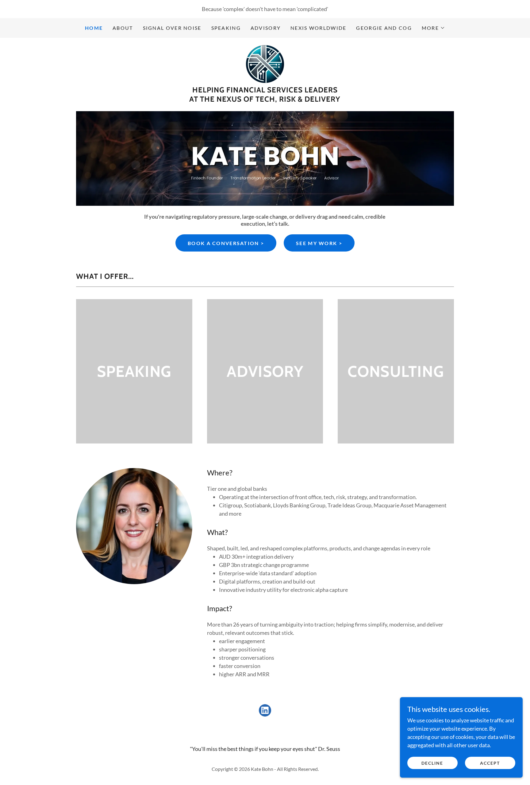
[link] (265, 63)
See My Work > (319, 243)
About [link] (123, 28)
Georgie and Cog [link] (384, 28)
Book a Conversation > (226, 243)
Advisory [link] (266, 28)
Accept (490, 763)
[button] (433, 28)
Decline (432, 763)
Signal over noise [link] (172, 28)
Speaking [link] (226, 28)
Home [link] (94, 28)
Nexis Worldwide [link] (318, 28)
